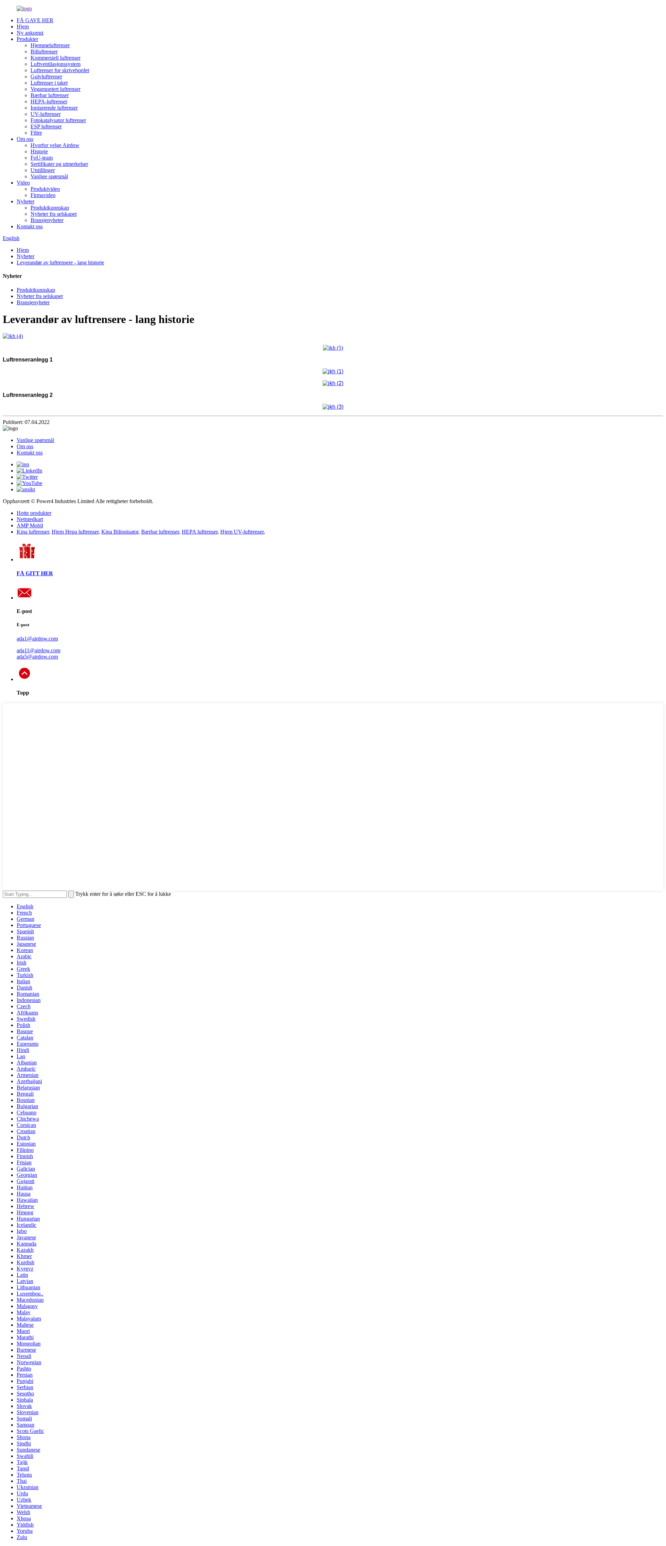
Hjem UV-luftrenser (242, 532)
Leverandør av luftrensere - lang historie (60, 262)
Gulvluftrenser (46, 76)
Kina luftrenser (33, 532)
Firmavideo (43, 195)
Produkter (27, 39)
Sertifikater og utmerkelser (59, 164)
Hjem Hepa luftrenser (75, 532)
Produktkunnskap (50, 208)
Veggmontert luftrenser (55, 89)
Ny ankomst (30, 33)
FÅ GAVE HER (35, 20)
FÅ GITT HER (35, 573)
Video (23, 183)
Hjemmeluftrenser (50, 45)
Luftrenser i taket (49, 83)
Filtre (36, 133)
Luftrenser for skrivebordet (60, 70)
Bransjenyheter (47, 220)
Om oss (25, 139)
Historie (39, 151)
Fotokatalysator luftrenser (58, 120)
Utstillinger (43, 170)
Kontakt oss (30, 226)
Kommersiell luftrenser (55, 58)
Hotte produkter (34, 513)
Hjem (23, 26)
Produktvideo (45, 189)
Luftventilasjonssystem (55, 64)
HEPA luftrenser (199, 532)
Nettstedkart (30, 519)
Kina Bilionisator (119, 532)
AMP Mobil (30, 525)
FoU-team (42, 158)
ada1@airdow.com (37, 639)
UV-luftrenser (46, 114)
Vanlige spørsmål (49, 176)
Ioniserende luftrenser (54, 108)
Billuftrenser (44, 51)
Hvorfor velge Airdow (55, 145)
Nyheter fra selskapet (54, 214)
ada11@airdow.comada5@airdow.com (38, 653)
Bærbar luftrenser (50, 95)
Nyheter (25, 201)
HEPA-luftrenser (49, 101)
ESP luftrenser (46, 126)
